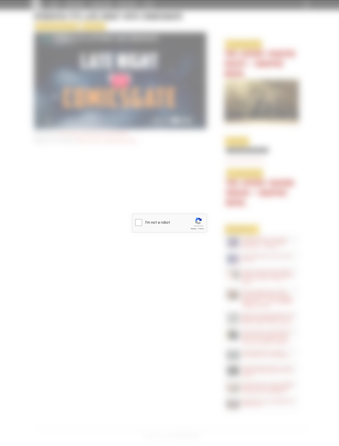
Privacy (194, 229)
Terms (201, 229)
